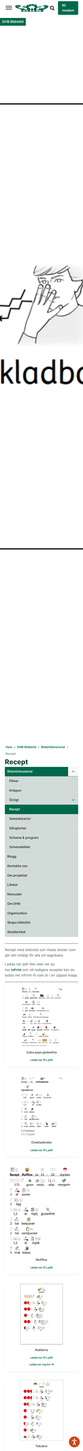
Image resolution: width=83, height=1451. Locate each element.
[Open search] (52, 7)
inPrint (16, 970)
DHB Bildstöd (26, 747)
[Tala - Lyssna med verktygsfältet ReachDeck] (74, 1441)
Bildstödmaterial (53, 747)
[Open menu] (9, 7)
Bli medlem (68, 8)
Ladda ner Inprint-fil (41, 1364)
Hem (9, 747)
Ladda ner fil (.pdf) (41, 1059)
